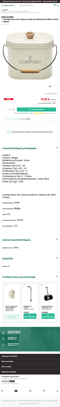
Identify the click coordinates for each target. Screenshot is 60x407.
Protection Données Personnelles (49, 400)
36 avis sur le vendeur (50, 113)
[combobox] (26, 5)
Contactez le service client (10, 378)
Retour (5, 10)
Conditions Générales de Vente (8, 400)
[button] (50, 86)
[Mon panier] (57, 5)
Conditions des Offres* (34, 403)
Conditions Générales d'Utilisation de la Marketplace (29, 400)
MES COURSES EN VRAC (26, 113)
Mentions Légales (24, 403)
